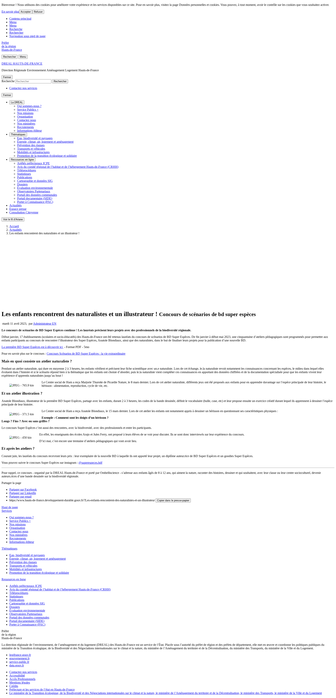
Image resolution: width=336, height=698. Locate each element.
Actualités (15, 205)
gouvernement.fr (19, 658)
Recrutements (25, 127)
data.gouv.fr (16, 665)
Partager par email (20, 496)
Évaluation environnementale (35, 187)
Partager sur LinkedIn (22, 493)
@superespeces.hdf (90, 462)
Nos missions (25, 113)
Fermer (7, 77)
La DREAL (17, 102)
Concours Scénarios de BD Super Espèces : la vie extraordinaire (86, 353)
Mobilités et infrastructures (33, 152)
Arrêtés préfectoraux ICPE (33, 163)
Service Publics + (27, 109)
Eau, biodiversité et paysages (34, 138)
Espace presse (17, 209)
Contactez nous (26, 120)
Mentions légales (19, 682)
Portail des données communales (37, 195)
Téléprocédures (26, 170)
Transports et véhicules (31, 148)
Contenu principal (20, 18)
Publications (24, 177)
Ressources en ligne (22, 159)
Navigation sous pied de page (27, 36)
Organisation (25, 116)
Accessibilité (17, 675)
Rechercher (16, 32)
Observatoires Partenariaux (33, 191)
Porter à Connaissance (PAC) (35, 202)
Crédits (13, 686)
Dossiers (22, 184)
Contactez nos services (23, 88)
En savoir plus (10, 11)
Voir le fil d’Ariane (13, 219)
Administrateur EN (44, 323)
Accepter (26, 11)
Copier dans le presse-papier (173, 500)
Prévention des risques (31, 145)
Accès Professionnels (22, 679)
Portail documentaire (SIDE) (34, 198)
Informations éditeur (29, 130)
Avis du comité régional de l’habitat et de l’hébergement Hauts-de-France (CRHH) (67, 166)
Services (7, 510)
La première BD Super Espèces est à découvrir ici (32, 347)
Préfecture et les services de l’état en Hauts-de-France (42, 689)
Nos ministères (26, 123)
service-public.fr (19, 662)
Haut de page (10, 507)
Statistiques (24, 173)
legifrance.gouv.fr (20, 655)
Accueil (14, 226)
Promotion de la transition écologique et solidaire (47, 155)
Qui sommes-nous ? (29, 106)
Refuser (38, 11)
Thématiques (18, 134)
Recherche (15, 29)
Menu (13, 22)
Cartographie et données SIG (35, 180)
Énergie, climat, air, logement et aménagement (45, 141)
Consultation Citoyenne (23, 212)
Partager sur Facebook (23, 489)
